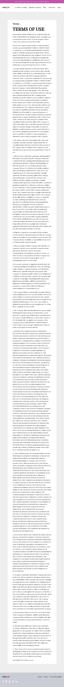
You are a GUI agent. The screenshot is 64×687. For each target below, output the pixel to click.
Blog (44, 7)
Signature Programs (35, 7)
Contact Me (51, 7)
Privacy (46, 677)
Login (59, 7)
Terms (40, 677)
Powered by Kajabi (56, 677)
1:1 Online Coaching (21, 7)
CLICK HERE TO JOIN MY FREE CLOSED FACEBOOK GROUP (32, 1)
